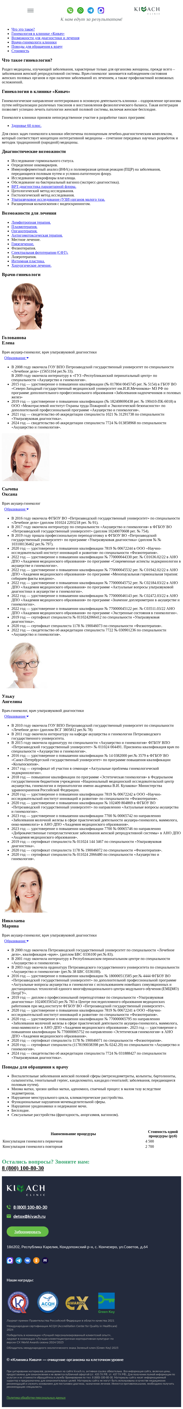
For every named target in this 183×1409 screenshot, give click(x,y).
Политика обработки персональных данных (36, 1397)
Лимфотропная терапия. (31, 222)
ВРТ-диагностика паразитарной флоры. (43, 186)
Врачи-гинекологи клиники (34, 42)
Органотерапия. (24, 231)
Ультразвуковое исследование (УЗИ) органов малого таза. (58, 199)
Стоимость (20, 51)
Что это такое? (23, 29)
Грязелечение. (22, 244)
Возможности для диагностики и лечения (45, 38)
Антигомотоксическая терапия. (37, 235)
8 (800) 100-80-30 (23, 1168)
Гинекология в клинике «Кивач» (38, 34)
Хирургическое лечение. (31, 265)
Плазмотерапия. (24, 227)
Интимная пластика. (28, 261)
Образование (15, 358)
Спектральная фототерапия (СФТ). (39, 252)
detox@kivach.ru (29, 1216)
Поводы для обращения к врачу (37, 46)
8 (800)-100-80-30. (102, 1377)
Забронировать (27, 1231)
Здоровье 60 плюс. (26, 126)
